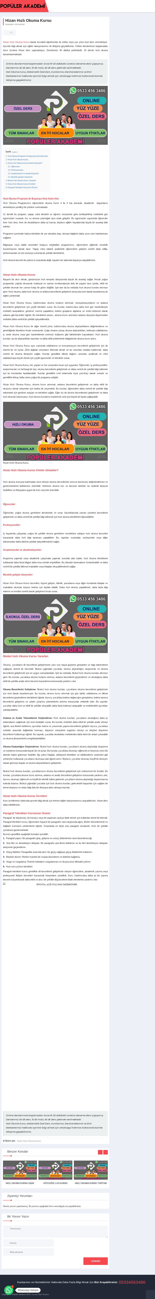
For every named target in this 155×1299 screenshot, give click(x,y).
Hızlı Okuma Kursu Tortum (91, 1183)
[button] (8, 1290)
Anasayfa (9, 24)
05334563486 (132, 1282)
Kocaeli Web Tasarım (40, 1294)
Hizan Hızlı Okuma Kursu (16, 42)
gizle (14, 152)
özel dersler (20, 24)
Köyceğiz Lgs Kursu (55, 1183)
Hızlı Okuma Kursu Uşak (20, 1183)
